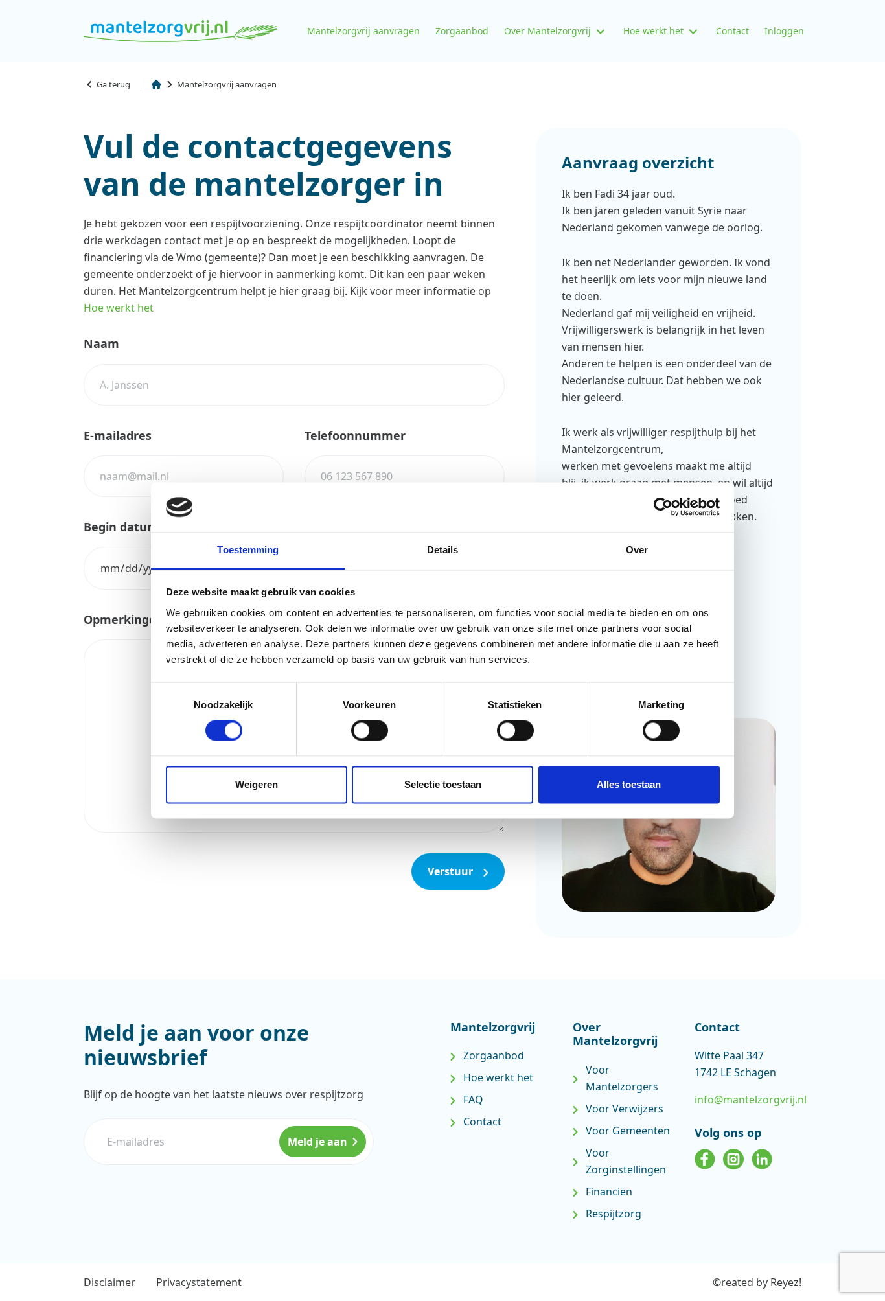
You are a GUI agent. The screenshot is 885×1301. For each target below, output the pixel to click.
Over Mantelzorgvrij (547, 31)
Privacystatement (199, 1282)
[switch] (369, 730)
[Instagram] (733, 1157)
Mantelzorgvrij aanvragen (363, 31)
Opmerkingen (124, 619)
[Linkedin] (762, 1157)
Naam (101, 343)
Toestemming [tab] (248, 549)
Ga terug (113, 84)
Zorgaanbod (461, 31)
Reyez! (785, 1282)
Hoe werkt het (653, 31)
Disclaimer (109, 1282)
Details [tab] (443, 549)
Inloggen (784, 31)
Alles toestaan (629, 784)
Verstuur (452, 871)
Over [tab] (637, 549)
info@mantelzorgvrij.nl (751, 1099)
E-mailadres (118, 435)
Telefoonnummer (355, 435)
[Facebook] (705, 1157)
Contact (732, 31)
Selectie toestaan (442, 784)
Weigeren (256, 784)
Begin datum (121, 527)
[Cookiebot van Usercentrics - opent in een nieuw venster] (663, 507)
